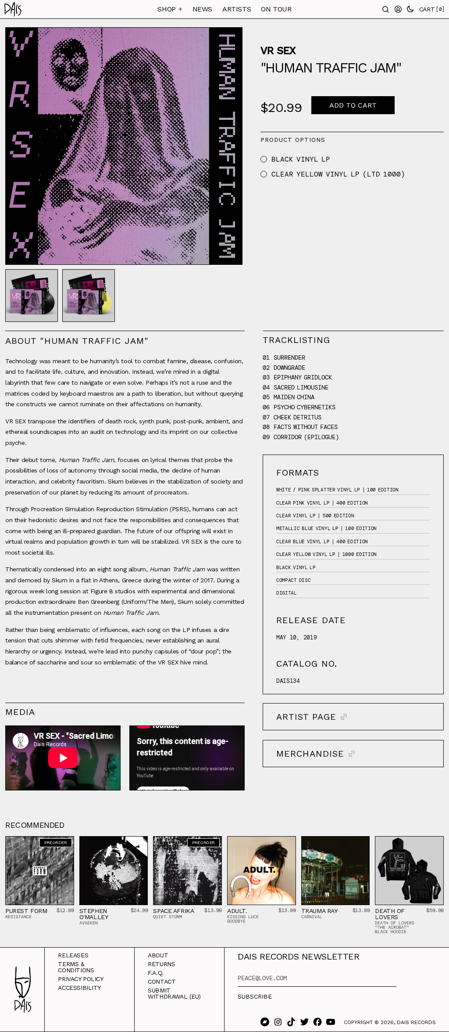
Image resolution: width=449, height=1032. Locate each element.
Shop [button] (169, 9)
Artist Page (306, 716)
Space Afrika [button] (173, 910)
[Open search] (385, 9)
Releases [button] (73, 955)
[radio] (263, 159)
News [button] (202, 9)
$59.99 (435, 910)
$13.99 (213, 910)
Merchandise (310, 753)
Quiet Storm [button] (167, 917)
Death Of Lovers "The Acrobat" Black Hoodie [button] (394, 927)
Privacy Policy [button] (80, 978)
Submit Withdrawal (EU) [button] (174, 993)
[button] (35, 9)
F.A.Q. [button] (156, 972)
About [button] (158, 955)
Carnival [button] (311, 917)
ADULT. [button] (237, 910)
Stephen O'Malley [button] (93, 913)
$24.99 (139, 910)
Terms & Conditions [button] (76, 967)
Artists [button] (236, 9)
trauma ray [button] (319, 910)
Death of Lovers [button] (390, 913)
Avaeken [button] (88, 923)
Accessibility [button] (79, 987)
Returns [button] (161, 963)
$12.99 (65, 910)
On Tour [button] (276, 9)
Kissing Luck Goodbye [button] (243, 919)
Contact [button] (161, 981)
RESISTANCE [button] (18, 917)
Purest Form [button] (26, 910)
